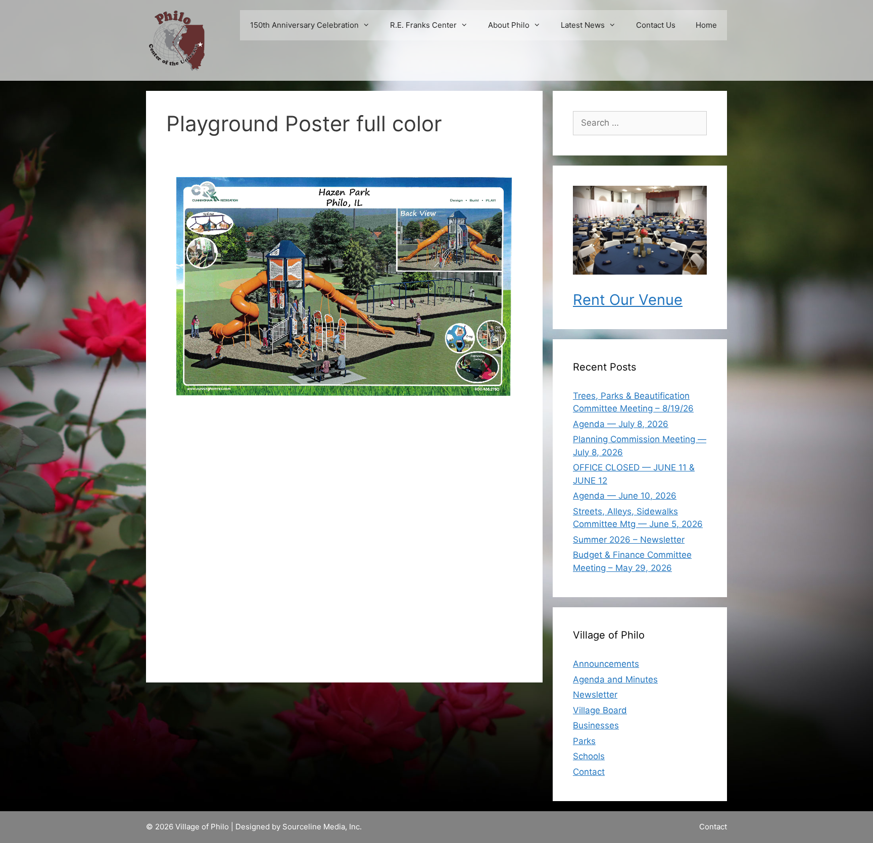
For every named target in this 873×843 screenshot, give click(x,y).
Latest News (583, 25)
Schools (589, 756)
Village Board (600, 710)
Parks (584, 741)
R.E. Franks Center (423, 25)
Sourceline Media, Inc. (322, 826)
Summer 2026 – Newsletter (629, 540)
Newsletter (595, 695)
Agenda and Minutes (615, 679)
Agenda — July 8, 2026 (620, 424)
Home (706, 25)
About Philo (508, 25)
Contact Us (655, 25)
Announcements (606, 664)
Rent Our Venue (628, 299)
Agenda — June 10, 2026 (624, 496)
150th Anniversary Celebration (304, 25)
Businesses (596, 725)
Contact (589, 772)
